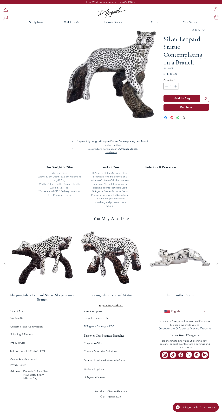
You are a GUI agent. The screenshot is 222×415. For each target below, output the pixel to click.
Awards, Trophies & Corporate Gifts (104, 359)
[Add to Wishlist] (205, 98)
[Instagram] (165, 355)
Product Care (18, 342)
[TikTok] (173, 355)
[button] (198, 30)
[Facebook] (181, 355)
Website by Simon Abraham (111, 391)
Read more (111, 152)
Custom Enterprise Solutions (100, 351)
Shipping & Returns (21, 334)
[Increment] (176, 86)
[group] (111, 263)
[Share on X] (184, 117)
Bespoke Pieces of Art (96, 318)
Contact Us (16, 317)
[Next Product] (217, 263)
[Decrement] (166, 86)
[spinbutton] (171, 86)
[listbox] (198, 30)
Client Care (17, 311)
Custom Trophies (94, 369)
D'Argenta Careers (94, 377)
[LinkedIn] (205, 355)
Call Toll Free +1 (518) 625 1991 (28, 350)
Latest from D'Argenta (184, 335)
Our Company (93, 311)
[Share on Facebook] (166, 117)
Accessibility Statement (23, 358)
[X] (189, 355)
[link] (216, 17)
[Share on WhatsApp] (178, 117)
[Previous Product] (5, 263)
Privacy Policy (18, 364)
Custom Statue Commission (26, 326)
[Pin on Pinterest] (172, 117)
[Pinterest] (197, 355)
